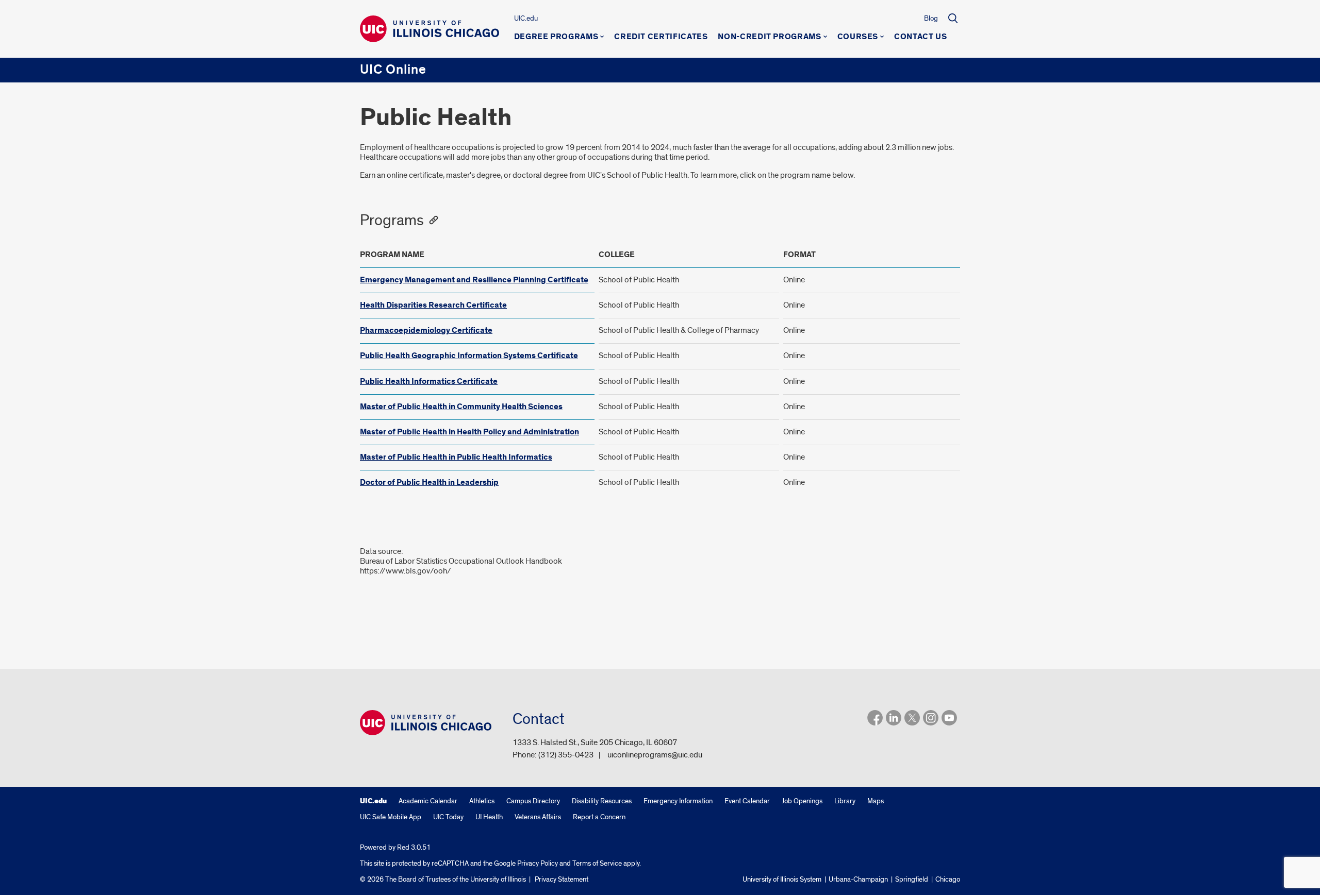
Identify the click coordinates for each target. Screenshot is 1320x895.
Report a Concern (599, 817)
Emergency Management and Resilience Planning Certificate (474, 280)
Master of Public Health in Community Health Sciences (461, 406)
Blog (931, 18)
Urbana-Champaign (858, 879)
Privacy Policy (537, 863)
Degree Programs (556, 37)
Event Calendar (747, 801)
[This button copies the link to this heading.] (433, 220)
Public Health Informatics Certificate (429, 381)
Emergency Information (678, 801)
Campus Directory (533, 801)
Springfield (911, 879)
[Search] (953, 18)
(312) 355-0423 (565, 755)
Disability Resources (602, 801)
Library (844, 801)
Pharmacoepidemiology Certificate (426, 330)
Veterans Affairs (538, 817)
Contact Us (920, 37)
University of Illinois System (781, 879)
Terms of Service (597, 863)
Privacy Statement (561, 879)
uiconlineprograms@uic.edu (654, 755)
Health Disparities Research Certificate (433, 305)
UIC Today (448, 817)
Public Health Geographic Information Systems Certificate (469, 355)
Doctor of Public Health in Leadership (429, 482)
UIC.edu (526, 18)
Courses (857, 37)
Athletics (481, 801)
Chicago (947, 879)
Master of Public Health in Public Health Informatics (456, 457)
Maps (875, 801)
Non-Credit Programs (769, 37)
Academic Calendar (428, 801)
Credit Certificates (660, 37)
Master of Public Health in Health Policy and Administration (469, 432)
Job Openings (802, 801)
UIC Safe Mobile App (390, 817)
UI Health (489, 817)
